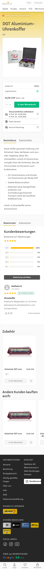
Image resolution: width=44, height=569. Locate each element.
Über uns (7, 486)
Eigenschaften (25, 140)
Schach (22, 9)
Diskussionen (25, 223)
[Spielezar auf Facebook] (5, 545)
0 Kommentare (34, 313)
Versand (6, 465)
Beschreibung (10, 140)
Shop (7, 16)
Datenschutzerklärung (13, 499)
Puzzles (14, 9)
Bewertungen (10, 223)
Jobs (5, 490)
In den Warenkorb (27, 105)
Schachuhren (24, 16)
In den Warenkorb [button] (16, 381)
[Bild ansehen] (22, 57)
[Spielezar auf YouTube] (17, 545)
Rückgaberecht (10, 474)
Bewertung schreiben (22, 277)
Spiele (5, 9)
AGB (5, 495)
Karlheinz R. (16, 286)
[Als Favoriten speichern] (31, 381)
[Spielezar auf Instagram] (11, 545)
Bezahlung (8, 469)
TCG (30, 9)
